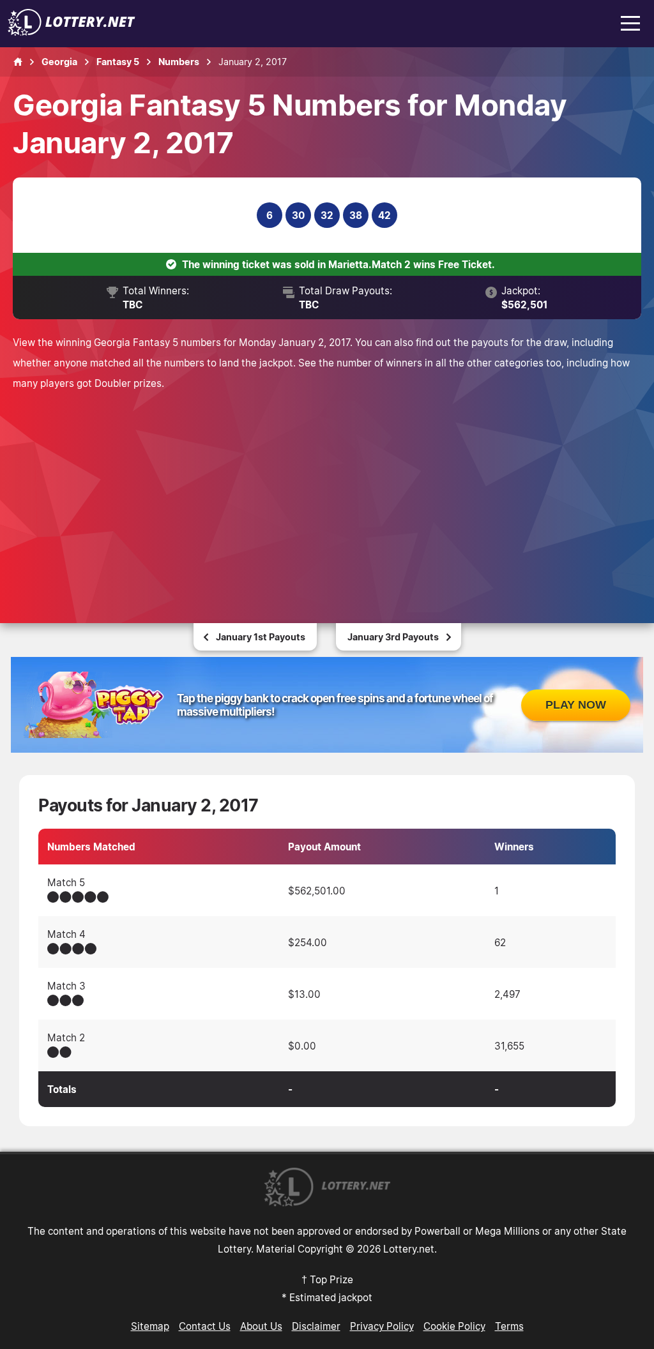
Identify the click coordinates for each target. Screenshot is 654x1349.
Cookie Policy (454, 1326)
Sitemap (150, 1326)
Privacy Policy (382, 1326)
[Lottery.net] (71, 32)
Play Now (575, 704)
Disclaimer (316, 1326)
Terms (509, 1326)
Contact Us (205, 1326)
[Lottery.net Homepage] (17, 61)
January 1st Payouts (260, 637)
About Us (261, 1326)
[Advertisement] (327, 489)
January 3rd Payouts (393, 637)
